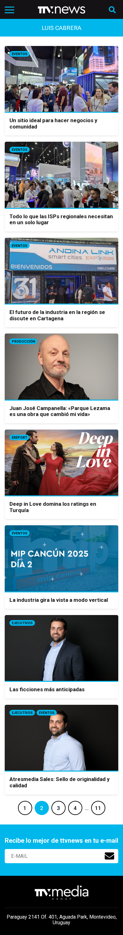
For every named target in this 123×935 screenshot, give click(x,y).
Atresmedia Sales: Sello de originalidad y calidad (59, 782)
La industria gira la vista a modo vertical (58, 600)
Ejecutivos (22, 623)
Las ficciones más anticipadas (47, 689)
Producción (23, 341)
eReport (19, 438)
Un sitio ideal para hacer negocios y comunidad (53, 123)
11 (98, 808)
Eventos (19, 54)
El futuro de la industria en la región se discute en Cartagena (57, 315)
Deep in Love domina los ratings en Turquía (52, 507)
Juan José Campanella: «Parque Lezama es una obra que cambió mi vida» (59, 411)
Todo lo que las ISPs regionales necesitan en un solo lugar (61, 219)
